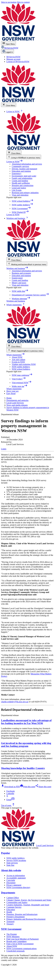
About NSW (17, 357)
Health (9, 912)
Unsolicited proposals (15, 951)
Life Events (16, 190)
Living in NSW (14, 161)
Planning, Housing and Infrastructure (22, 914)
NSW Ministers (12, 936)
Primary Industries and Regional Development (25, 919)
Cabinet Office (12, 898)
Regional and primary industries (25, 192)
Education (10, 909)
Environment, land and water (24, 176)
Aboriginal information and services (27, 164)
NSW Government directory (18, 887)
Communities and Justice (16, 902)
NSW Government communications (21, 948)
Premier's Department (15, 917)
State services (12, 863)
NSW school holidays (21, 369)
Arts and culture (18, 359)
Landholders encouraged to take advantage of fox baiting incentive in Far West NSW (26, 722)
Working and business (17, 268)
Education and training (21, 171)
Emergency (16, 173)
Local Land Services (45, 845)
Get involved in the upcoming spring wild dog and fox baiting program (26, 744)
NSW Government (11, 929)
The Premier (11, 934)
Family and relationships (22, 178)
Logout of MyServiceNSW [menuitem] (17, 61)
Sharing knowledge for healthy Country (23, 768)
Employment (17, 278)
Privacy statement (13, 885)
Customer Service (13, 907)
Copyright (10, 880)
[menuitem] (13, 57)
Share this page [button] (43, 786)
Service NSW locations (16, 860)
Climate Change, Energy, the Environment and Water (28, 900)
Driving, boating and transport (24, 169)
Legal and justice (19, 188)
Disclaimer (10, 883)
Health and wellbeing (21, 183)
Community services (20, 166)
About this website (11, 870)
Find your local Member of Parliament (22, 939)
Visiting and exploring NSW (24, 364)
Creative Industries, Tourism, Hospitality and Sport (27, 905)
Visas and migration (20, 195)
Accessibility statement (16, 878)
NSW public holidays (21, 367)
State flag (10, 865)
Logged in (9, 52)
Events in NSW (18, 362)
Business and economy (21, 273)
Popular (5, 853)
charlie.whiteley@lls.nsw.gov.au (14, 702)
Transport (10, 921)
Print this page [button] (27, 786)
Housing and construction (22, 185)
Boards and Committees (16, 941)
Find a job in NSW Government (20, 944)
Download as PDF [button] (10, 786)
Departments (8, 892)
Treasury (10, 924)
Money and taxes (19, 283)
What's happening (15, 355)
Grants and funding (20, 181)
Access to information (15, 875)
